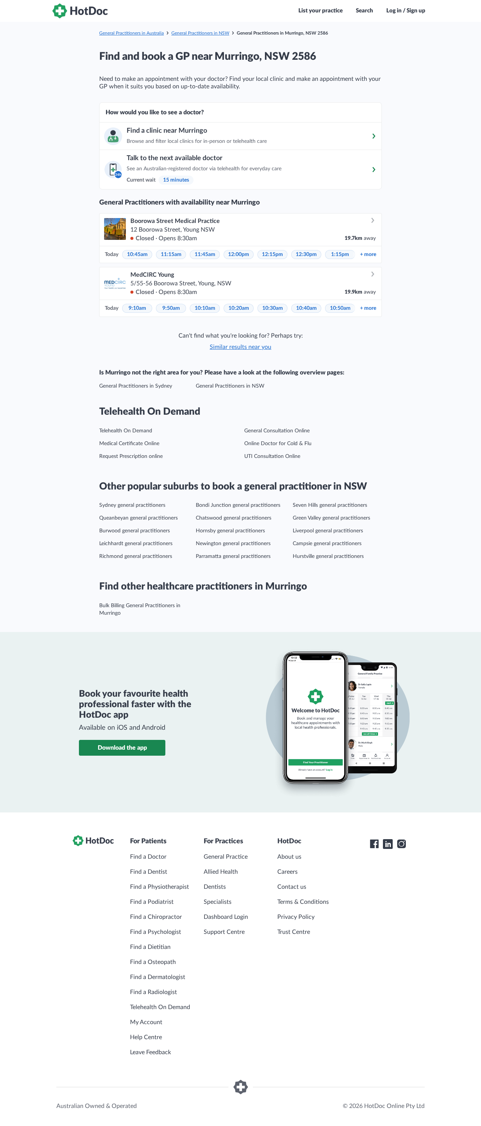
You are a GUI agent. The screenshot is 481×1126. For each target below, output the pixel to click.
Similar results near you (240, 347)
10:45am (137, 254)
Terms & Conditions (303, 902)
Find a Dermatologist (157, 977)
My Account (146, 1022)
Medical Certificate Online (129, 443)
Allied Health (221, 872)
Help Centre (146, 1037)
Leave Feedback (150, 1052)
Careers (287, 872)
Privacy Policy (296, 917)
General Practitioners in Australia (131, 33)
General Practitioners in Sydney (135, 386)
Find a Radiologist (153, 992)
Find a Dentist (148, 872)
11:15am (171, 254)
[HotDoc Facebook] (374, 844)
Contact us (291, 887)
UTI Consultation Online (272, 456)
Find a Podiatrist (152, 902)
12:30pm (306, 254)
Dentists (215, 887)
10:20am (238, 308)
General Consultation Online (277, 430)
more (368, 254)
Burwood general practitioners (134, 530)
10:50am (340, 308)
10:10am (205, 308)
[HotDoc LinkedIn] (388, 844)
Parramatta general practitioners (233, 556)
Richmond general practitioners (135, 556)
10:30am (272, 308)
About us (289, 857)
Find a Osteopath (153, 962)
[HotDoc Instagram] (401, 844)
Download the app (122, 748)
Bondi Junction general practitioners (238, 505)
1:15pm (340, 254)
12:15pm (272, 254)
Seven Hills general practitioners (330, 505)
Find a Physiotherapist (159, 887)
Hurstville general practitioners (328, 556)
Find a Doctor (148, 857)
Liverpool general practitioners (328, 530)
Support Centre (224, 932)
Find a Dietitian (150, 947)
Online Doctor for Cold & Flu (278, 443)
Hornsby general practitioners (230, 530)
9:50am (171, 308)
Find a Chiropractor (156, 917)
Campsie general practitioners (327, 543)
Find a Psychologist (155, 932)
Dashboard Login (226, 917)
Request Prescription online (131, 456)
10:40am (306, 308)
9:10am (137, 308)
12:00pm (238, 254)
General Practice (226, 857)
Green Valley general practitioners (331, 518)
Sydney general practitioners (132, 505)
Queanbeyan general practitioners (138, 518)
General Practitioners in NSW (200, 33)
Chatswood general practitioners (233, 518)
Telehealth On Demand (125, 430)
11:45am (205, 254)
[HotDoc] (80, 11)
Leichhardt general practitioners (135, 543)
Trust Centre (293, 932)
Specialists (217, 902)
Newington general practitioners (233, 543)
